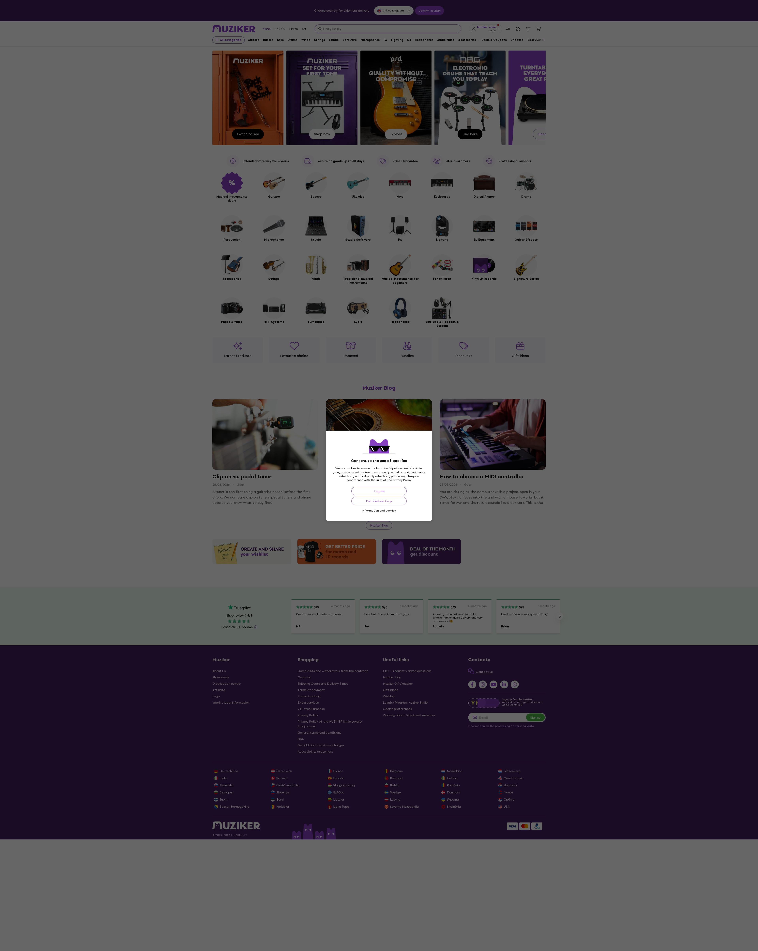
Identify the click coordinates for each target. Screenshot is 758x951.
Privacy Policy (402, 480)
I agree (379, 491)
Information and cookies (379, 511)
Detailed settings (379, 501)
